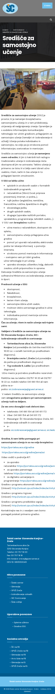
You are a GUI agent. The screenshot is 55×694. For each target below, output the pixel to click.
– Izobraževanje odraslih (21, 594)
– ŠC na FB (15, 647)
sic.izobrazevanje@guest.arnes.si (26, 389)
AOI (48, 689)
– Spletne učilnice (20, 622)
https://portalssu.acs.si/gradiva (17, 447)
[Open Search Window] (51, 19)
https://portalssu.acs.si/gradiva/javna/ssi (23, 452)
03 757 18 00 (21, 552)
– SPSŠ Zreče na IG (18, 666)
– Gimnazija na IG (17, 662)
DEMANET (27, 691)
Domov (5, 30)
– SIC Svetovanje (18, 598)
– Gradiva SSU (19, 626)
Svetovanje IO (18, 30)
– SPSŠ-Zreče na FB (19, 650)
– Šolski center (16, 582)
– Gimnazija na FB (18, 654)
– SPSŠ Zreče (16, 590)
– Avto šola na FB (18, 658)
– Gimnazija (15, 586)
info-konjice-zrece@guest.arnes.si (23, 558)
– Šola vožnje (16, 602)
